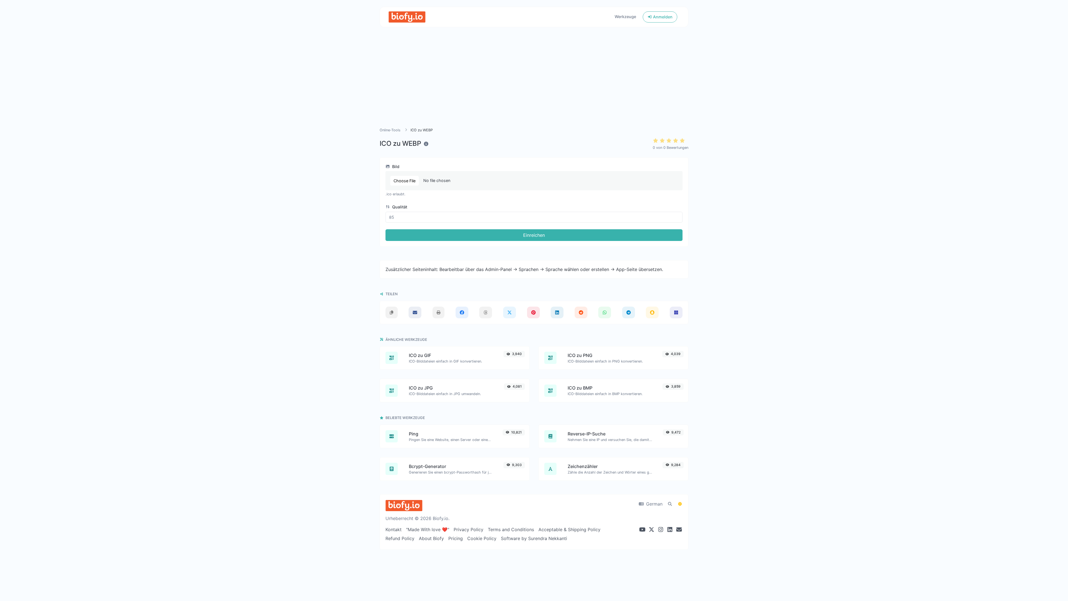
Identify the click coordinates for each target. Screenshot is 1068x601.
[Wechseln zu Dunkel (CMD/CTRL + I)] (680, 504)
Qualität (399, 207)
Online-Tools (390, 130)
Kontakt (393, 529)
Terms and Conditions (511, 529)
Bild (395, 166)
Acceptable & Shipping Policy (569, 529)
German (653, 504)
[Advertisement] (534, 84)
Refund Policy (399, 538)
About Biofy (431, 538)
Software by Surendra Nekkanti (534, 538)
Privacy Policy (468, 529)
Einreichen (534, 235)
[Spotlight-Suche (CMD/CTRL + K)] (670, 504)
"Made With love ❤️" (427, 529)
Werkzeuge (625, 16)
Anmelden (662, 16)
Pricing (455, 538)
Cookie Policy (481, 538)
